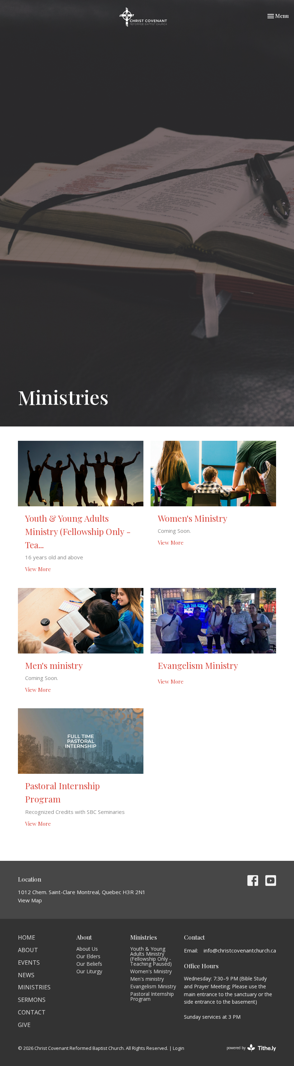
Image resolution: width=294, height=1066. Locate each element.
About (28, 950)
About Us (87, 948)
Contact (32, 1012)
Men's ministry (147, 978)
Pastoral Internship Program (152, 996)
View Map (30, 900)
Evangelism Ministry (153, 986)
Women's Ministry (151, 971)
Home (26, 937)
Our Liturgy (89, 971)
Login (178, 1048)
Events (29, 962)
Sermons (32, 1000)
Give (24, 1025)
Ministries (34, 987)
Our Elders (88, 956)
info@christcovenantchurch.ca (240, 950)
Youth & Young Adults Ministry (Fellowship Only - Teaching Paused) (151, 956)
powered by (248, 1053)
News (26, 975)
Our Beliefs (89, 963)
